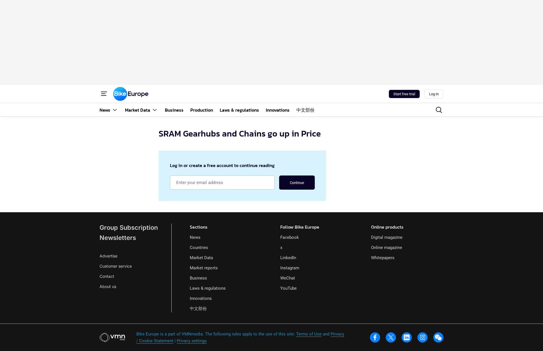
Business (198, 278)
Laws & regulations (208, 288)
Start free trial (404, 94)
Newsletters (118, 237)
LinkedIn (288, 257)
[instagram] (422, 337)
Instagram (289, 267)
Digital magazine (386, 237)
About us (108, 286)
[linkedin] (407, 337)
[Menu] (104, 93)
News (195, 237)
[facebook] (375, 337)
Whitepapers (383, 257)
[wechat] (438, 337)
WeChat (287, 278)
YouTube (288, 288)
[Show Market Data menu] (154, 109)
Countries (199, 247)
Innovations (201, 298)
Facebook (289, 237)
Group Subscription (129, 227)
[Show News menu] (114, 109)
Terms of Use (309, 334)
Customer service (116, 266)
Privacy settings (192, 340)
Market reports (204, 267)
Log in (434, 94)
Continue (297, 183)
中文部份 (198, 308)
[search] (438, 110)
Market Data (201, 257)
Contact (107, 276)
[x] (391, 337)
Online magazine (386, 247)
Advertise (108, 255)
